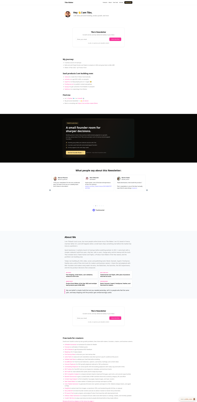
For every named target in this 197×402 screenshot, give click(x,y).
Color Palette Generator (72, 384)
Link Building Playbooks (71, 367)
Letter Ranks (68, 357)
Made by (186, 399)
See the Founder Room (75, 152)
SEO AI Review (69, 349)
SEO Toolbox (68, 369)
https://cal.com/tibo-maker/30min (88, 103)
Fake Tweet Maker (70, 381)
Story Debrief (68, 391)
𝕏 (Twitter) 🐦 (70, 98)
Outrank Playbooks (70, 364)
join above (85, 101)
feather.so (67, 89)
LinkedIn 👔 (80, 98)
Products (105, 2)
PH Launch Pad (69, 393)
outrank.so (68, 79)
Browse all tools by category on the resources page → (78, 401)
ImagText (67, 388)
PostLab (67, 347)
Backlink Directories (70, 376)
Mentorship (128, 2)
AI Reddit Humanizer (71, 344)
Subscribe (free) (115, 39)
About (110, 2)
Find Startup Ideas (70, 354)
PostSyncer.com (69, 84)
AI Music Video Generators (72, 395)
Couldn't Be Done (70, 398)
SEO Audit (67, 371)
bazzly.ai (67, 87)
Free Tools (115, 2)
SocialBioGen (68, 362)
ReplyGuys (68, 352)
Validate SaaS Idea (70, 359)
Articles (121, 2)
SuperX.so (67, 82)
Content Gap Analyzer (71, 379)
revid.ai (67, 77)
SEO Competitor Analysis (72, 374)
